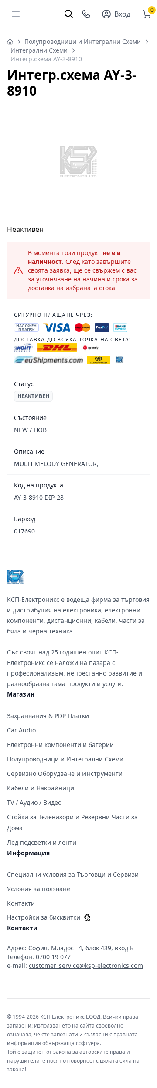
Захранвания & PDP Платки (48, 715)
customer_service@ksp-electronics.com (86, 965)
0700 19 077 (53, 957)
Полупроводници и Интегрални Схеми (82, 41)
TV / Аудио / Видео (34, 802)
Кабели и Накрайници (40, 788)
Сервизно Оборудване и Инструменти (65, 773)
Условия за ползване (38, 889)
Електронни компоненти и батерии (60, 744)
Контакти (21, 903)
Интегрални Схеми (39, 50)
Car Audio (21, 730)
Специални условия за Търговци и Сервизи (73, 874)
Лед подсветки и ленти (41, 842)
